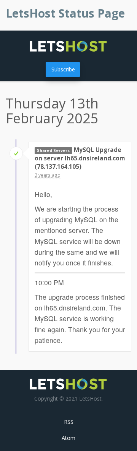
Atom (68, 437)
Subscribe (63, 69)
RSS (68, 421)
